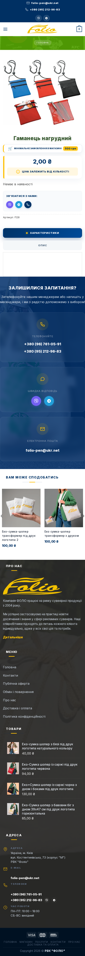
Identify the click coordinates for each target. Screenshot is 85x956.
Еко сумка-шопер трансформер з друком (61, 533)
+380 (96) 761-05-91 (42, 344)
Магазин (26, 941)
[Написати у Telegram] (18, 204)
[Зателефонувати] (27, 204)
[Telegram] (46, 18)
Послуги (41, 941)
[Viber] (36, 401)
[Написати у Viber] (38, 18)
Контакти (58, 941)
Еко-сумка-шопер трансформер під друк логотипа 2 (19, 535)
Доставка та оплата (43, 944)
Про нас (74, 941)
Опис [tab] (42, 245)
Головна (43, 42)
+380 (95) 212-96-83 (42, 351)
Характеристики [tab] (44, 232)
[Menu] (5, 29)
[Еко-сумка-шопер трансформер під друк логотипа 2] (21, 508)
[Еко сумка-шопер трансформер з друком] (63, 508)
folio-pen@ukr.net (43, 450)
